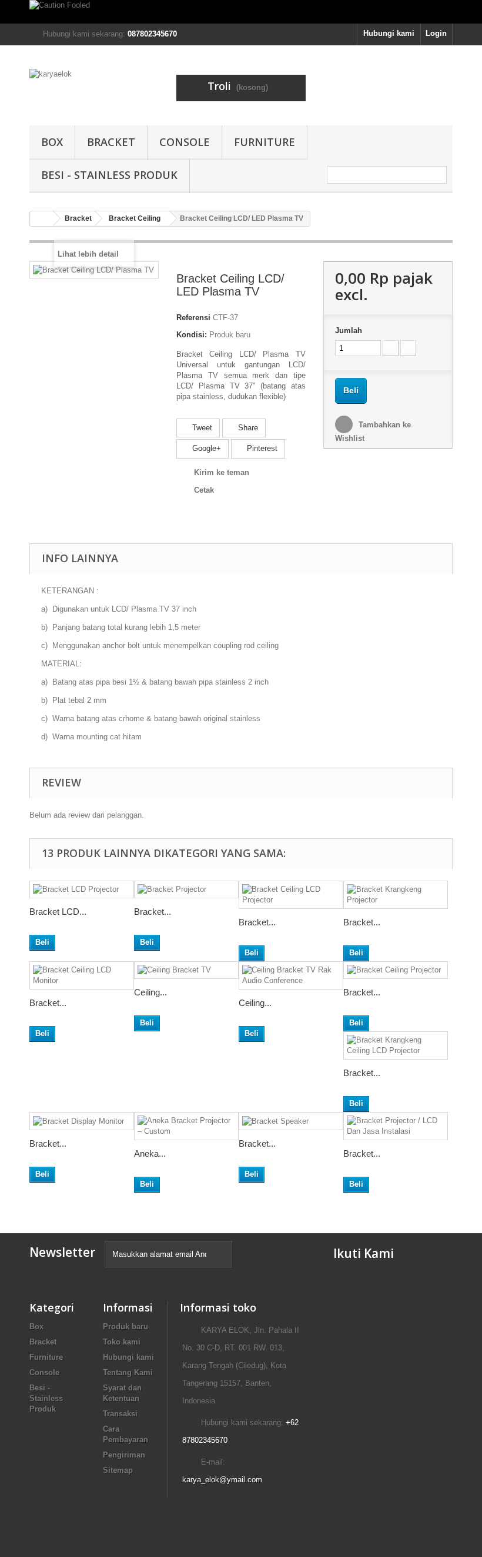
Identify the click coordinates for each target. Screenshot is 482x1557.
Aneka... (150, 1153)
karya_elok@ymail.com (222, 1479)
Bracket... (152, 912)
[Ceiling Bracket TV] (186, 970)
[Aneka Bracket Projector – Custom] (186, 1126)
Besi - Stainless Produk (109, 175)
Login (436, 33)
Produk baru (125, 1326)
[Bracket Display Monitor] (81, 1121)
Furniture (264, 142)
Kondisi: (191, 334)
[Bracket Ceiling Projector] (395, 970)
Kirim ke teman (221, 472)
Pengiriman (124, 1454)
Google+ (205, 448)
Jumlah (348, 330)
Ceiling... (150, 992)
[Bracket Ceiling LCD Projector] (291, 895)
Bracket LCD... (57, 912)
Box (52, 142)
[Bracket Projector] (186, 890)
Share (247, 427)
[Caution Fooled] (241, 12)
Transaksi (120, 1413)
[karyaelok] (94, 90)
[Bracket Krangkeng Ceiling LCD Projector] (395, 1045)
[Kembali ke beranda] (42, 218)
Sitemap (118, 1470)
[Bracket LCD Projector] (81, 890)
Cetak (204, 490)
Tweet (201, 427)
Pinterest (261, 448)
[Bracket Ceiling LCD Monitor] (81, 975)
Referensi (193, 317)
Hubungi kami (388, 33)
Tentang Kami (128, 1372)
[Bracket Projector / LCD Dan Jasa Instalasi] (395, 1126)
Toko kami (121, 1341)
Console (184, 142)
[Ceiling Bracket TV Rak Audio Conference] (291, 975)
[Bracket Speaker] (291, 1121)
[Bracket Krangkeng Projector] (395, 895)
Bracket (111, 142)
